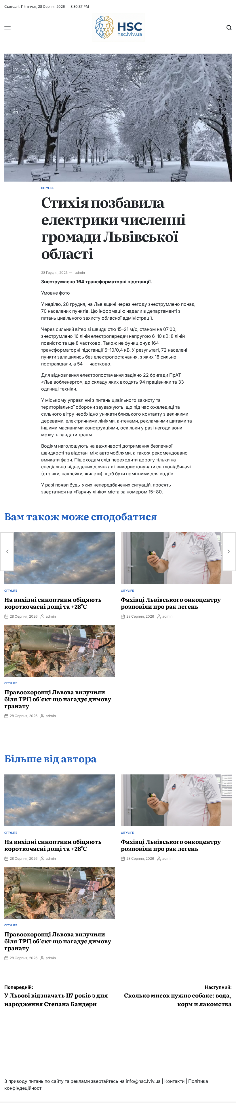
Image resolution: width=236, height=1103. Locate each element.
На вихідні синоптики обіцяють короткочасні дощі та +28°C (53, 602)
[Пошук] (229, 27)
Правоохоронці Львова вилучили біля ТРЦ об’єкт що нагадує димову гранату (57, 698)
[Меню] (7, 27)
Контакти (174, 1081)
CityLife (47, 188)
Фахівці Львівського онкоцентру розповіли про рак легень (171, 602)
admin (80, 272)
